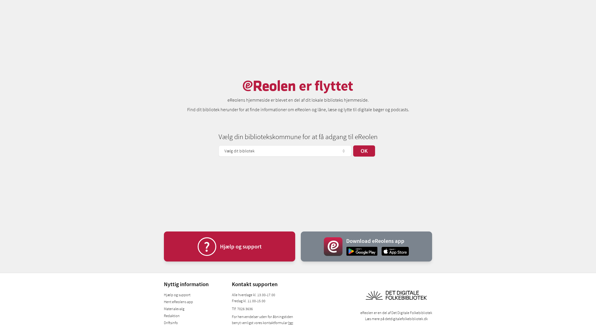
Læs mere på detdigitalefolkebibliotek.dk (396, 318)
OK (364, 150)
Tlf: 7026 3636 (242, 308)
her (290, 322)
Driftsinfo (171, 322)
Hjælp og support (177, 294)
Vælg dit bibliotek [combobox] (239, 151)
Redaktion (172, 315)
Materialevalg (174, 308)
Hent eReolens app (178, 301)
